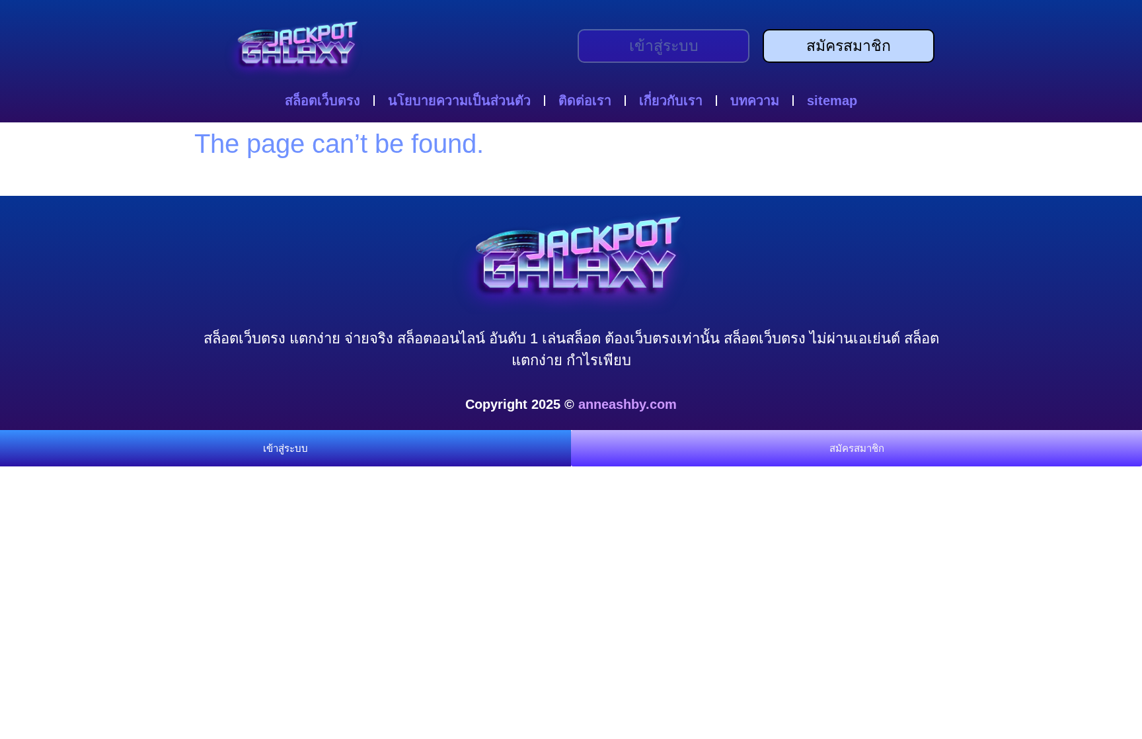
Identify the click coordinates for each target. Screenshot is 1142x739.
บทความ (754, 100)
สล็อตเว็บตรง (322, 100)
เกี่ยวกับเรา (671, 100)
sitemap (832, 100)
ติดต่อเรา (584, 100)
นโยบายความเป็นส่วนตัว (459, 100)
